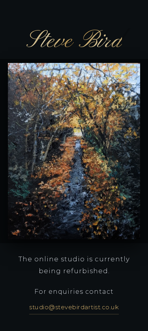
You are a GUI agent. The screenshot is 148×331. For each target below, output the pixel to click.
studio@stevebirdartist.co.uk (74, 307)
